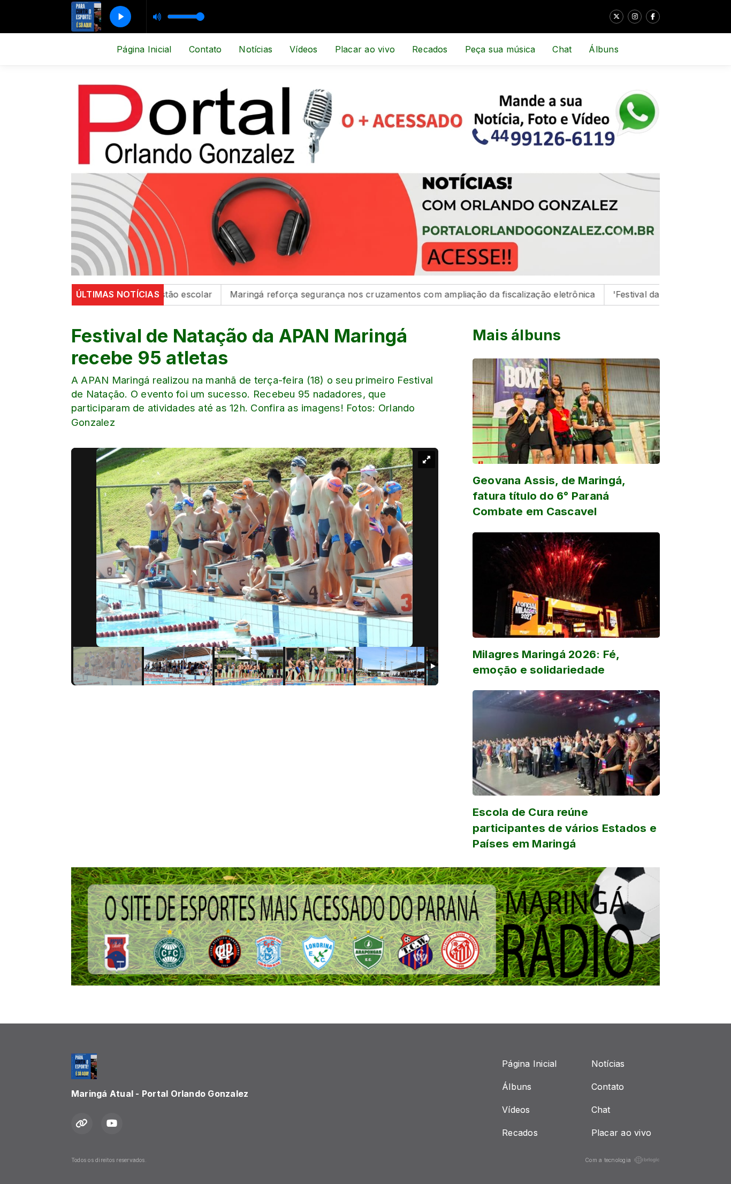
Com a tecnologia (608, 1160)
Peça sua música (500, 49)
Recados (430, 49)
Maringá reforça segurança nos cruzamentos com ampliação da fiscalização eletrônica (377, 294)
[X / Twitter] (616, 17)
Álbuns (603, 49)
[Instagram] (635, 17)
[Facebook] (653, 17)
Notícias (255, 49)
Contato (205, 49)
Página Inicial (144, 49)
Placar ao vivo (365, 49)
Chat (562, 49)
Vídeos (303, 49)
